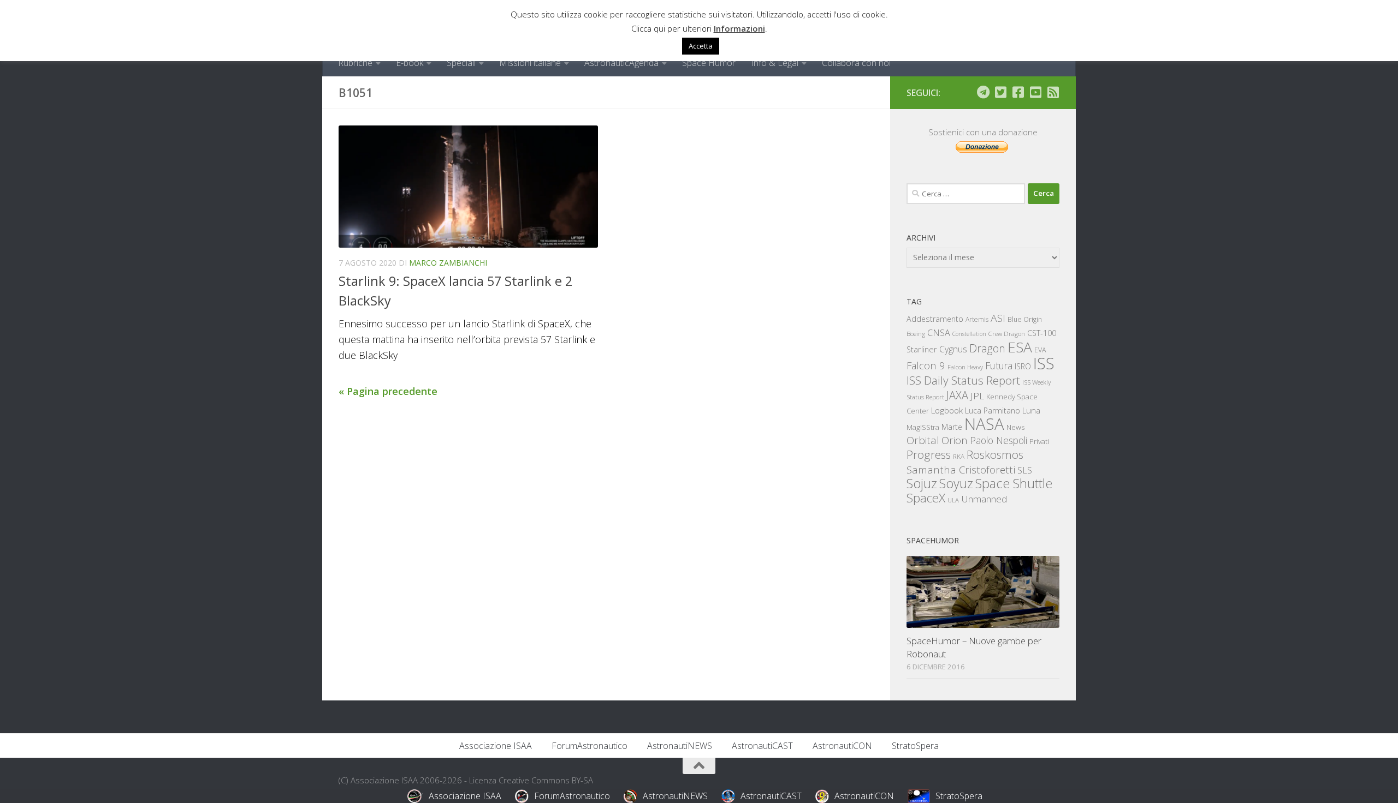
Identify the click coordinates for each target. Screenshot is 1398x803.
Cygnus (953, 349)
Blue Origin (1025, 319)
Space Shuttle (1013, 483)
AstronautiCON (842, 746)
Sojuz (922, 483)
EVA (1040, 350)
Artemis (976, 319)
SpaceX (926, 497)
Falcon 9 (926, 365)
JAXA (957, 395)
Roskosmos (995, 454)
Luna (1031, 410)
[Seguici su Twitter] (1000, 92)
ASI (998, 318)
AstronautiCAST (762, 746)
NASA (984, 424)
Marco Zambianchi (448, 262)
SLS (1024, 470)
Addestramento (935, 319)
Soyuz (956, 483)
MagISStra (923, 427)
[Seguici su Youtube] (1035, 92)
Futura (998, 365)
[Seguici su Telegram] (983, 92)
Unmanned (984, 499)
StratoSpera (915, 746)
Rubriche (355, 63)
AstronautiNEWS (679, 746)
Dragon (987, 348)
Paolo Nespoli (998, 440)
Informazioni (739, 28)
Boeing (916, 333)
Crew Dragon (1006, 333)
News (1015, 427)
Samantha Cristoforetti (961, 469)
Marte (951, 427)
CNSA (938, 333)
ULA (953, 500)
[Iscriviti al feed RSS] (1052, 92)
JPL (977, 395)
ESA (1020, 347)
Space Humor (709, 63)
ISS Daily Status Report (963, 380)
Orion (954, 440)
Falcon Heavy (965, 367)
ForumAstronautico (589, 746)
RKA (958, 456)
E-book (409, 63)
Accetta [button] (701, 46)
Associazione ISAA (495, 746)
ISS (1044, 363)
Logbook (947, 410)
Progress (929, 454)
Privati (1039, 441)
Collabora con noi (856, 63)
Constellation (969, 334)
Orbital (923, 440)
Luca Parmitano (992, 410)
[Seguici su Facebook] (1017, 92)
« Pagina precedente (388, 391)
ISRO (1023, 366)
